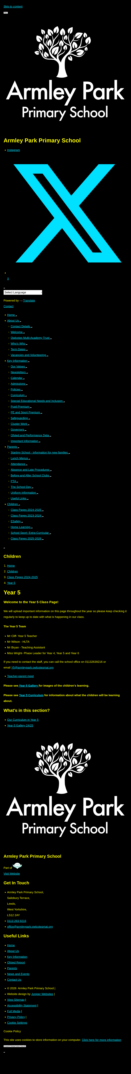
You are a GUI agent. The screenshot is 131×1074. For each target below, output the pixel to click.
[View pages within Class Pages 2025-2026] (43, 539)
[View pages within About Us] (20, 321)
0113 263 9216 (16, 920)
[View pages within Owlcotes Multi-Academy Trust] (51, 338)
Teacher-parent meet (20, 676)
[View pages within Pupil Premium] (31, 407)
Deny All (23, 1046)
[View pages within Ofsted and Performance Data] (50, 436)
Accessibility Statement (22, 1005)
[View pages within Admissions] (27, 384)
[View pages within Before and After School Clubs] (50, 476)
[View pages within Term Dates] (27, 350)
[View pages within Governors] (25, 430)
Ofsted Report (16, 962)
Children (12, 571)
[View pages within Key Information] (28, 361)
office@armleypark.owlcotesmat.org (30, 926)
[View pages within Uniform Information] (37, 493)
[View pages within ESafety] (22, 522)
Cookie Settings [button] (17, 1022)
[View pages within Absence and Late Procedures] (51, 470)
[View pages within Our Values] (26, 367)
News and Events (18, 974)
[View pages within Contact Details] (31, 327)
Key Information (17, 956)
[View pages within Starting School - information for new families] (69, 453)
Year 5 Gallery (28, 685)
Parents (12, 968)
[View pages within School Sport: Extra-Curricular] (50, 533)
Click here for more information (101, 1039)
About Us (13, 951)
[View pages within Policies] (22, 390)
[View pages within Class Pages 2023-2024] (43, 516)
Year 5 (11, 582)
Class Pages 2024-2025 (22, 577)
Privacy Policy (16, 1017)
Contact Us (14, 979)
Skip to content (13, 6)
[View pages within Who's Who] (26, 344)
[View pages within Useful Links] (28, 499)
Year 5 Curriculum (31, 695)
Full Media (13, 1011)
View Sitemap (16, 999)
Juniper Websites (42, 994)
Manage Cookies (15, 1046)
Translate (29, 300)
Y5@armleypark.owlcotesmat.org (32, 667)
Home (11, 565)
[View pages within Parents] (18, 447)
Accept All (7, 1046)
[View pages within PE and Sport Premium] (41, 413)
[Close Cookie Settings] (4, 1052)
